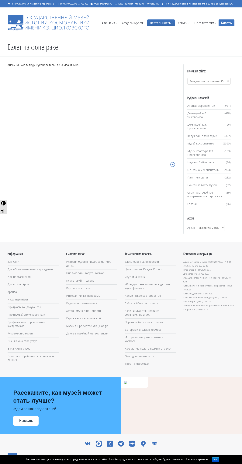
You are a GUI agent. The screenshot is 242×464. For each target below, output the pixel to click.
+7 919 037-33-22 (200, 266)
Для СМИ (13, 261)
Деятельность (160, 23)
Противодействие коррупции (26, 314)
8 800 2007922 (215, 262)
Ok (215, 459)
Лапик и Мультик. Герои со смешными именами (142, 312)
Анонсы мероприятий (201, 105)
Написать (26, 420)
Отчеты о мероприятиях (203, 170)
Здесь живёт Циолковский (142, 261)
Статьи (192, 204)
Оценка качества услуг (22, 341)
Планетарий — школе (80, 280)
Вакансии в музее (19, 348)
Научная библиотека (200, 162)
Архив (191, 227)
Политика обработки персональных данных (31, 358)
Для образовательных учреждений (30, 269)
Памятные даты (197, 177)
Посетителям (204, 23)
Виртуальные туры (78, 288)
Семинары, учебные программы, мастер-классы (205, 194)
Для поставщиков (19, 277)
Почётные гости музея (202, 185)
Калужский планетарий (202, 136)
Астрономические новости (83, 311)
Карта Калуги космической (83, 318)
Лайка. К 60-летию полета (141, 303)
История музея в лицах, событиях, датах (88, 263)
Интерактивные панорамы (83, 295)
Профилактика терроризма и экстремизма (26, 324)
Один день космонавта (139, 356)
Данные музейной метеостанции (87, 333)
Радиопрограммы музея (81, 303)
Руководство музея (20, 333)
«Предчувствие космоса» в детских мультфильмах (147, 286)
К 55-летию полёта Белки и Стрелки (148, 348)
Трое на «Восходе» (137, 363)
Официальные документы (24, 307)
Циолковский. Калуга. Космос (85, 273)
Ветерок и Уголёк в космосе (143, 329)
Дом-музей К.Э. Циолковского (197, 126)
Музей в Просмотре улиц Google (87, 326)
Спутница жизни (135, 277)
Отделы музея (132, 23)
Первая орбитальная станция (144, 322)
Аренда (12, 292)
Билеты (226, 23)
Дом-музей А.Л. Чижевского (197, 115)
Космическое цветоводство (143, 295)
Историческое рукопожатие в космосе (144, 339)
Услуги (182, 23)
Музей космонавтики (201, 143)
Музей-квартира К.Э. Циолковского (200, 153)
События (108, 23)
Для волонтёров (18, 284)
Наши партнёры (18, 299)
